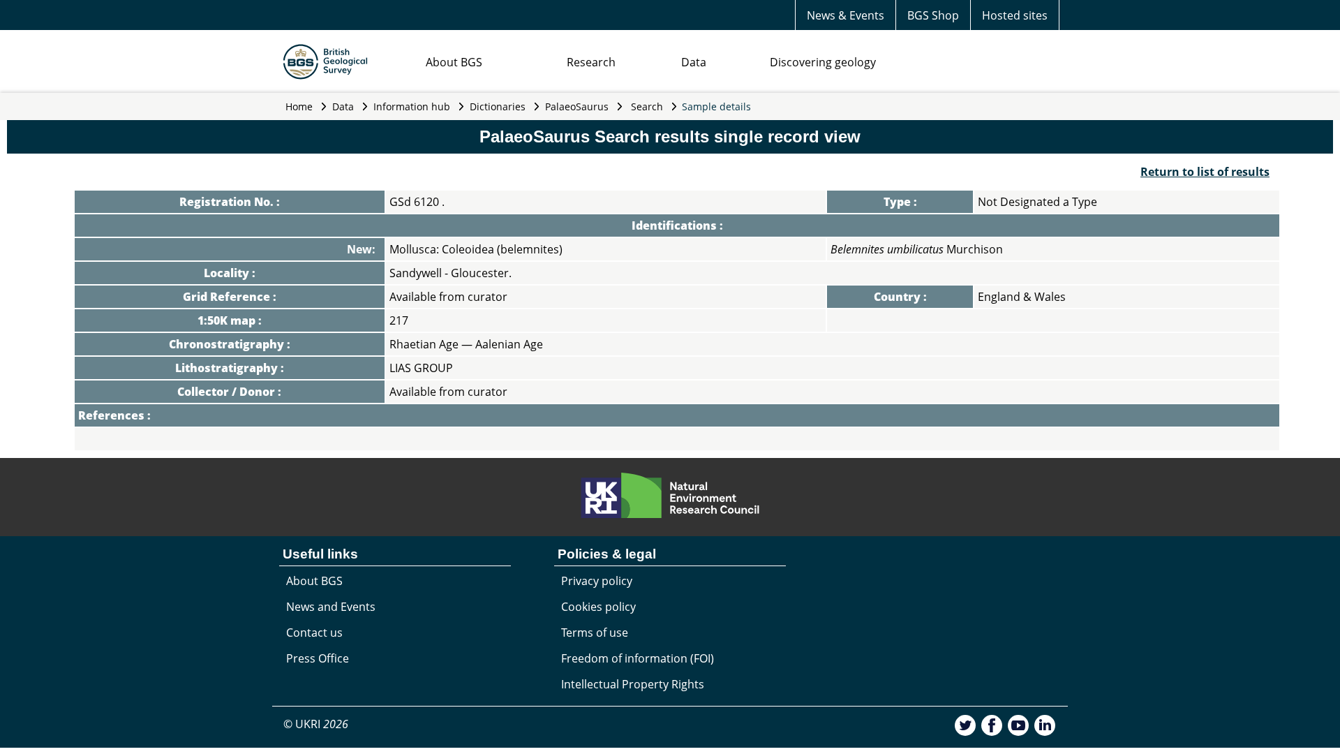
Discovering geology (823, 62)
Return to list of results (1205, 171)
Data (693, 62)
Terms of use (594, 632)
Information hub (411, 106)
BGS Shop (933, 15)
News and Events (330, 606)
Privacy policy (596, 581)
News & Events (845, 15)
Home (299, 106)
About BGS (454, 62)
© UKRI (315, 724)
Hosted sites (1015, 15)
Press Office (317, 658)
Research (591, 62)
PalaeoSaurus (577, 106)
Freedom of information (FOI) (637, 658)
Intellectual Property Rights (632, 684)
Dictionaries (498, 106)
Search (647, 106)
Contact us (314, 632)
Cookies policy (598, 606)
